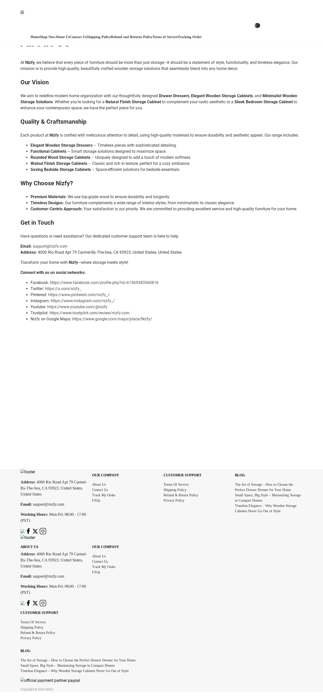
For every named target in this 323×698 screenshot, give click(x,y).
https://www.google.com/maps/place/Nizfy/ (112, 319)
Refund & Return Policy (181, 495)
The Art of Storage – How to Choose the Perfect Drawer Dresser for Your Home (78, 660)
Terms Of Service (176, 484)
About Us (99, 484)
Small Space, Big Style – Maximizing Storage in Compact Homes (67, 665)
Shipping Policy (175, 490)
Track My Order (104, 495)
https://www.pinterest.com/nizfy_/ (79, 294)
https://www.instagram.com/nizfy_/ (83, 300)
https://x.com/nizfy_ (63, 288)
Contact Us (100, 490)
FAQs (96, 500)
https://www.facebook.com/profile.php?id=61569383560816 (104, 282)
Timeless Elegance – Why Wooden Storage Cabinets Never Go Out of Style (74, 671)
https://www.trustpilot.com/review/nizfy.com (89, 313)
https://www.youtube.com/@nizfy (77, 306)
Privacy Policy (174, 500)
